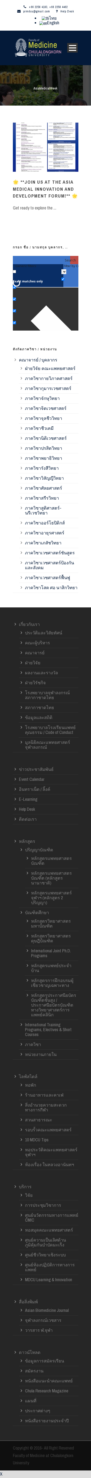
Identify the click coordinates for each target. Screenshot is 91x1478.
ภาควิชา (33, 1044)
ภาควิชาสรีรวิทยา (42, 498)
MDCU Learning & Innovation (48, 1280)
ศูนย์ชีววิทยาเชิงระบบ (45, 1255)
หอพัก (30, 1085)
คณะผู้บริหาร (37, 643)
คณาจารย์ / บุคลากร (38, 360)
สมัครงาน (34, 1371)
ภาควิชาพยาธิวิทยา (43, 458)
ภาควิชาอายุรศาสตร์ (44, 533)
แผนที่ (30, 1401)
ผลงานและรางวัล (41, 673)
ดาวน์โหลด (30, 1352)
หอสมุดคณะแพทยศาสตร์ (49, 1230)
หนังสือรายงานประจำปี (47, 1421)
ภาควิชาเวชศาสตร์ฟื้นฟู (47, 578)
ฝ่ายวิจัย (33, 663)
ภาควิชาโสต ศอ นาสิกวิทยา (51, 588)
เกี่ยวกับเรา (29, 624)
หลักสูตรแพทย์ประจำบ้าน (51, 968)
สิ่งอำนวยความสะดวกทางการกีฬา (46, 1107)
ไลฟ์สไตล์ (28, 1076)
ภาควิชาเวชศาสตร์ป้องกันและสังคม (49, 565)
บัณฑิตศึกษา (37, 913)
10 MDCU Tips (37, 1140)
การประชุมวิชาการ (43, 1205)
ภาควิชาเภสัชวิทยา (43, 543)
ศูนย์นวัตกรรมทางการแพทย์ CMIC (51, 1217)
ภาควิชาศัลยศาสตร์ (43, 488)
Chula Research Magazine (46, 1391)
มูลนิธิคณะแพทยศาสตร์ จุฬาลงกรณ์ (47, 744)
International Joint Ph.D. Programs (51, 953)
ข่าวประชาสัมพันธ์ (36, 769)
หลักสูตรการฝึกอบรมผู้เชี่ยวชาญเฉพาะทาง (52, 982)
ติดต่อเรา (28, 819)
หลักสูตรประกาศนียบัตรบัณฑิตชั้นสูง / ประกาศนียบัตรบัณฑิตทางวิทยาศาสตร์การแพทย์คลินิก (53, 1005)
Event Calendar (31, 779)
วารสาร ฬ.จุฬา (39, 1330)
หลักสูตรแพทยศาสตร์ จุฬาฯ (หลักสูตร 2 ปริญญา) (51, 898)
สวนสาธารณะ (38, 1120)
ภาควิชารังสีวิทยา (42, 468)
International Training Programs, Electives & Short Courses (48, 1029)
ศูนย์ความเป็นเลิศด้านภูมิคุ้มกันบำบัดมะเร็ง (45, 1242)
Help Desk (67, 11)
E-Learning (28, 799)
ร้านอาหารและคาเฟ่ (44, 1095)
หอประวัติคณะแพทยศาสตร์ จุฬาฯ (51, 1152)
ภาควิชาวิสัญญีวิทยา (44, 478)
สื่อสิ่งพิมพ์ (28, 1302)
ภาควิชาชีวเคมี (39, 428)
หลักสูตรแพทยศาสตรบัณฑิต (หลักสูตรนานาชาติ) (51, 878)
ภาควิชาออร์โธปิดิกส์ (45, 523)
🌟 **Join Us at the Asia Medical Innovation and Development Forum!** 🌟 (45, 189)
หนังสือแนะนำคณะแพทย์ (49, 1381)
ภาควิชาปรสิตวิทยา (43, 448)
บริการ (25, 1187)
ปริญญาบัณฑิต (39, 850)
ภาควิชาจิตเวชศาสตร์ (45, 408)
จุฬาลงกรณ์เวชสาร (43, 1320)
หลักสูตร (27, 841)
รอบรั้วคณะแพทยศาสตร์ (48, 1130)
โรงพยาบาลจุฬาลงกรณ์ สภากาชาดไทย (47, 695)
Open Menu (72, 48)
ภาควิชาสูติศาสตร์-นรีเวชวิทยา (43, 510)
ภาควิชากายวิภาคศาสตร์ (49, 378)
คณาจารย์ (35, 653)
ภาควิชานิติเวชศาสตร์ (46, 438)
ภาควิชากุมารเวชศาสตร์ (48, 388)
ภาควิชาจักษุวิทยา (42, 398)
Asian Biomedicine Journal (47, 1310)
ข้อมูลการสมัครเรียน (44, 1361)
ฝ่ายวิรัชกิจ (35, 683)
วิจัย (29, 1195)
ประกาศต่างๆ (37, 1411)
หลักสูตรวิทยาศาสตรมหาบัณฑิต (51, 923)
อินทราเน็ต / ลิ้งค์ (34, 789)
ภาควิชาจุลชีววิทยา (43, 418)
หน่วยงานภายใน (41, 1054)
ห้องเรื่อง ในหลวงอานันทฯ (49, 1165)
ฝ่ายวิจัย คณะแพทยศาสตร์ (50, 368)
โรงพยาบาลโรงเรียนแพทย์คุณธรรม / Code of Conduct (50, 729)
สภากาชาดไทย (39, 707)
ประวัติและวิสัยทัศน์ (43, 633)
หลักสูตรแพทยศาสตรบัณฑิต (51, 860)
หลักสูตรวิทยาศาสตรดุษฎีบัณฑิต (51, 938)
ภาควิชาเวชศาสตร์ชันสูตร (50, 553)
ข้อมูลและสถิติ (38, 717)
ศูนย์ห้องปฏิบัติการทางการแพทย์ (50, 1267)
